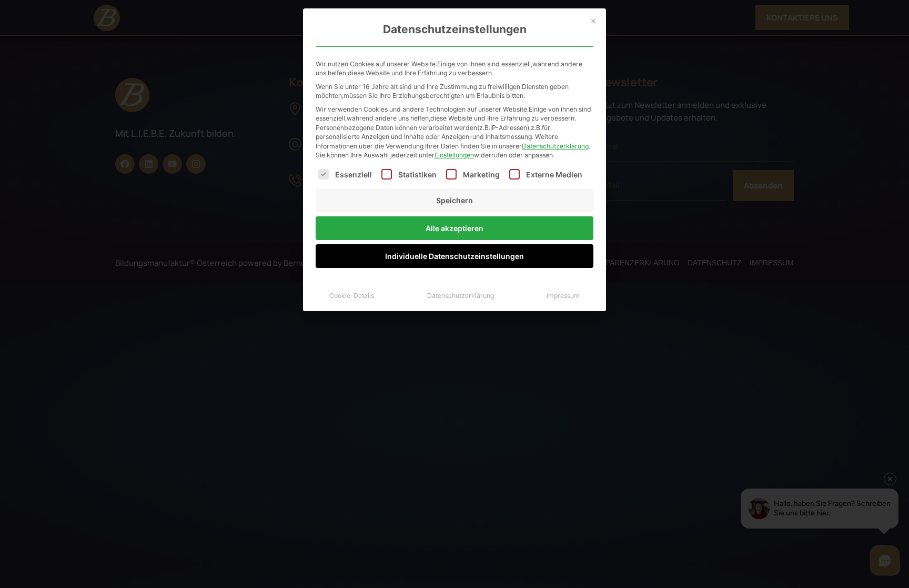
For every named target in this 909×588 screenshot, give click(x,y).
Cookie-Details (351, 296)
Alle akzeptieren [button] (454, 228)
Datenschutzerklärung (555, 146)
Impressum (563, 296)
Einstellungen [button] (454, 155)
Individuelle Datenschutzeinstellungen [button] (454, 256)
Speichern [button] (454, 200)
